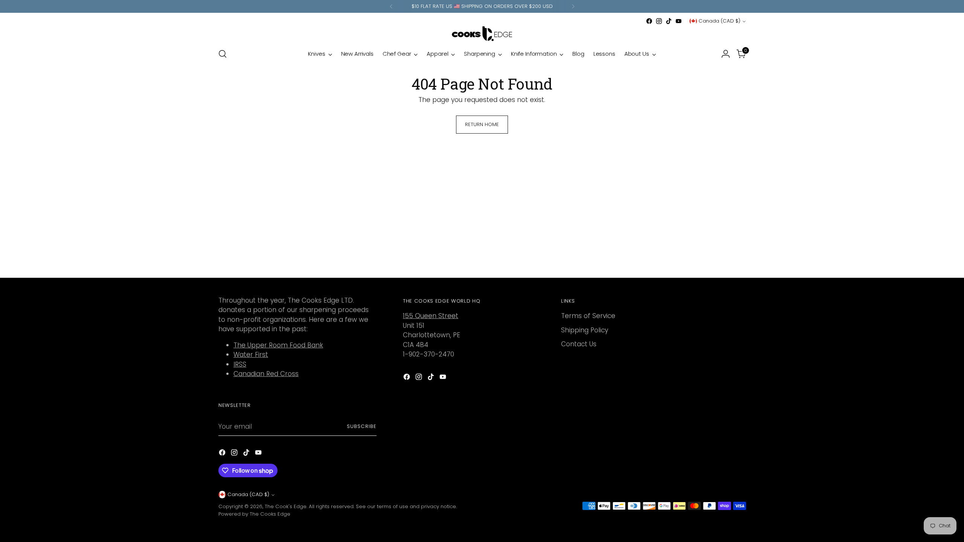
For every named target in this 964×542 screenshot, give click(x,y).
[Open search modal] (222, 53)
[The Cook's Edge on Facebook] (649, 21)
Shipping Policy (584, 330)
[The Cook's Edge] (482, 33)
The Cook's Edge (286, 506)
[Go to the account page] (725, 53)
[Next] (573, 6)
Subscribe (362, 426)
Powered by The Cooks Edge (254, 514)
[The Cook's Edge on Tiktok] (668, 21)
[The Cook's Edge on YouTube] (678, 21)
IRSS (239, 364)
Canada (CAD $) (719, 20)
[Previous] (391, 6)
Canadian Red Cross (266, 373)
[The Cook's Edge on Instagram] (659, 21)
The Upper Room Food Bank (278, 345)
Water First (250, 354)
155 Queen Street (430, 315)
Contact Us (578, 344)
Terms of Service (588, 315)
